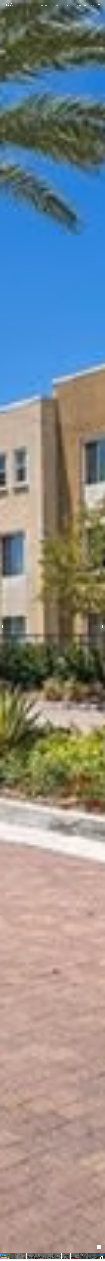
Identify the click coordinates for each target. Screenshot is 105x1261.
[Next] (101, 626)
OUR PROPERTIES (46, 5)
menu (95, 5)
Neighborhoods (59, 5)
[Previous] (4, 626)
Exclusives (78, 5)
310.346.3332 (88, 5)
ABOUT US (70, 5)
